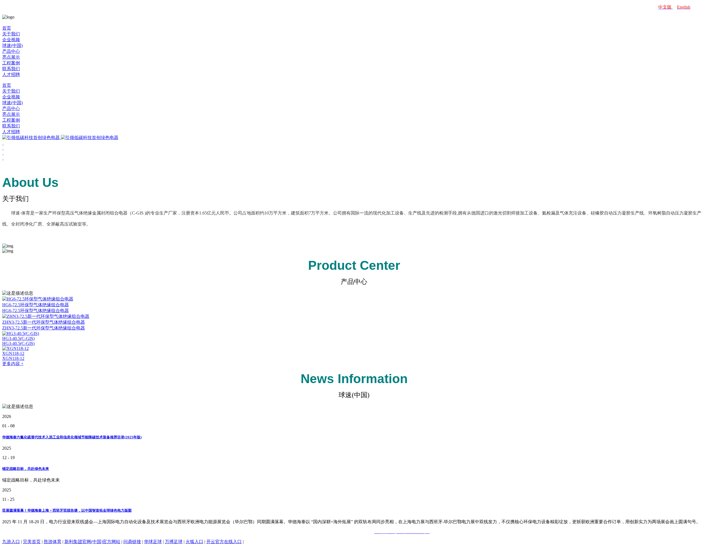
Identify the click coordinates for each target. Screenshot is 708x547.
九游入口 (11, 541)
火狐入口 (194, 541)
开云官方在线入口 (224, 541)
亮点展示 (11, 57)
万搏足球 (174, 541)
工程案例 (11, 63)
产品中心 (11, 51)
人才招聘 (11, 74)
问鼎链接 (132, 541)
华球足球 (153, 541)
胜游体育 (52, 541)
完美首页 (32, 541)
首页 (6, 28)
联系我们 (11, 68)
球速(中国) (12, 45)
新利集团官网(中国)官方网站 (92, 541)
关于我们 (11, 34)
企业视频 (11, 39)
